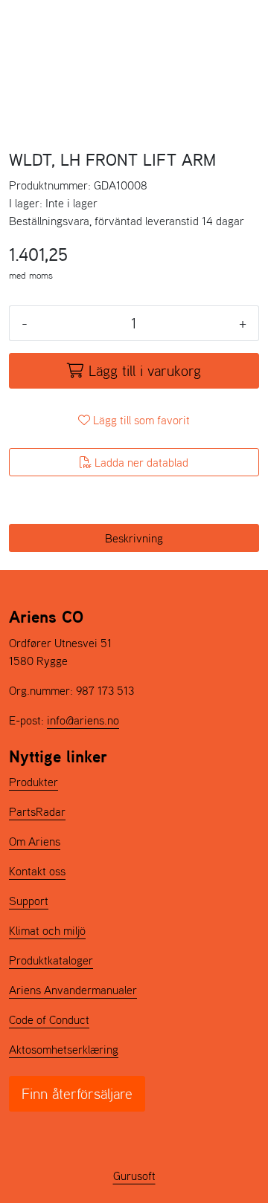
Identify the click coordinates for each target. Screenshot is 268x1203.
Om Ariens (34, 841)
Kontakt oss (37, 871)
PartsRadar (37, 811)
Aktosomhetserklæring (63, 1049)
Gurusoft (134, 1175)
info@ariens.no (83, 720)
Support (28, 900)
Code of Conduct (49, 1019)
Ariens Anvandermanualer (73, 990)
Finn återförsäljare (77, 1094)
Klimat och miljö (47, 930)
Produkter (33, 782)
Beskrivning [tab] (134, 538)
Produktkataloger (51, 960)
